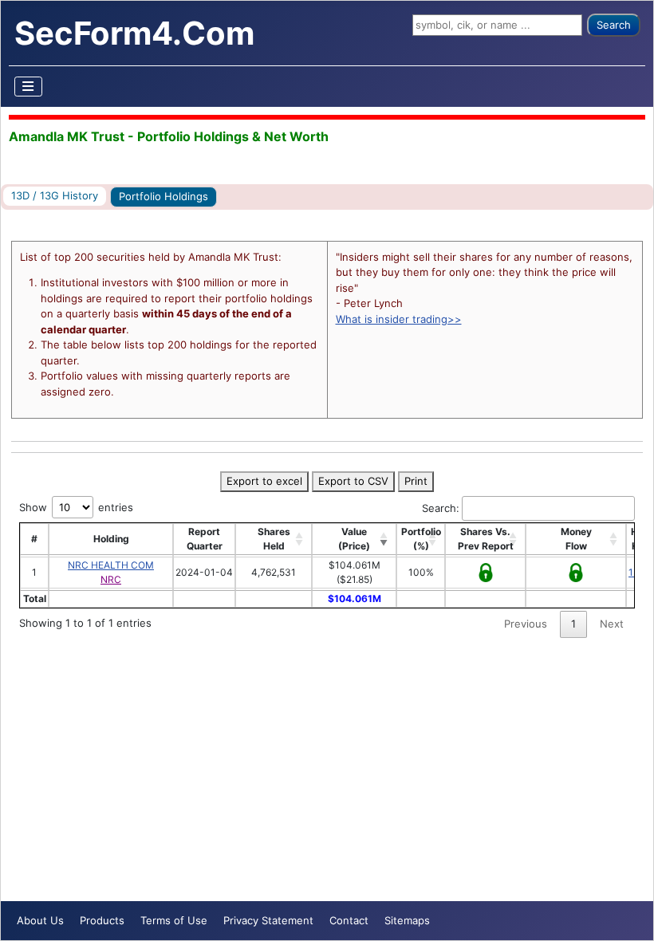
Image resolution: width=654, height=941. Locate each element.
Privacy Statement (268, 920)
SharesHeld (274, 539)
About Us (40, 920)
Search (614, 24)
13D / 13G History (54, 195)
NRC (110, 579)
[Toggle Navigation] (28, 86)
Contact (348, 920)
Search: (440, 508)
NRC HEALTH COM (111, 565)
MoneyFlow (576, 539)
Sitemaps (407, 920)
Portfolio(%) (421, 539)
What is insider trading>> (399, 319)
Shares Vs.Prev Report (486, 539)
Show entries (76, 507)
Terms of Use (173, 920)
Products (102, 920)
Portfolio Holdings (163, 196)
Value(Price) (354, 539)
